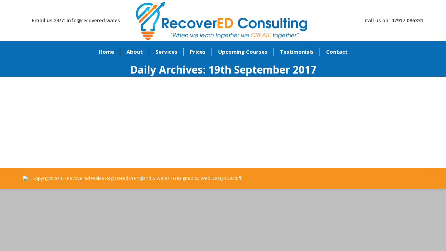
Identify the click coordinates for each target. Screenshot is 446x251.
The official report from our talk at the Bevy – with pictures (125, 106)
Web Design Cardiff (221, 178)
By (88, 118)
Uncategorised (46, 118)
